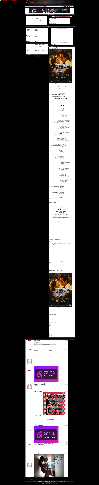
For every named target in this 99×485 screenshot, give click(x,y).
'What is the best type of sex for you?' (59, 238)
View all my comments (31, 477)
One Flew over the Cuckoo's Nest (62, 42)
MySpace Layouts (41, 415)
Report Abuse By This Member (33, 479)
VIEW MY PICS (38, 20)
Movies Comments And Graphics (53, 83)
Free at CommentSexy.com (50, 419)
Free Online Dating (54, 202)
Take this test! (59, 213)
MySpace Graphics (36, 415)
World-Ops (50, 481)
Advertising (57, 481)
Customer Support (36, 481)
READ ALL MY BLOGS (53, 20)
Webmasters (61, 481)
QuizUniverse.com (67, 238)
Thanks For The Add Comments (38, 343)
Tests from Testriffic (63, 213)
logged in (59, 16)
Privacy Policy (47, 481)
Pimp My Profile (61, 197)
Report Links (66, 340)
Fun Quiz (55, 199)
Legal (64, 481)
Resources (54, 481)
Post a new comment (40, 477)
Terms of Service (41, 481)
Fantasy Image (36, 350)
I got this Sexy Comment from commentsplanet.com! (51, 383)
